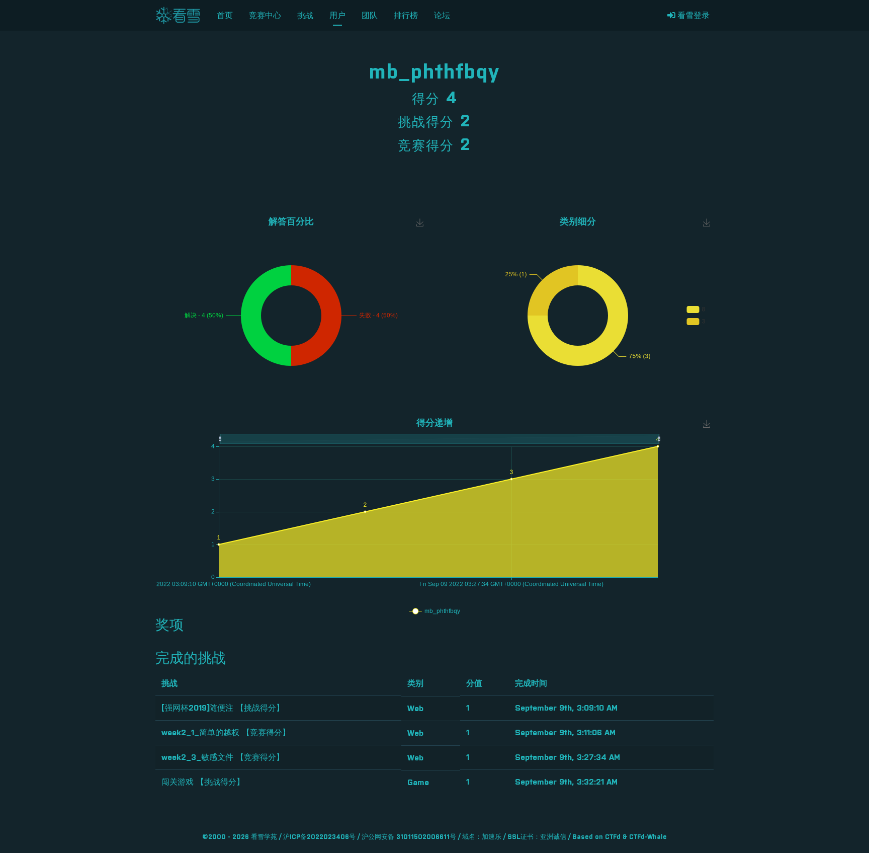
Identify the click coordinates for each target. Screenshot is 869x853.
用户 (337, 16)
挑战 (305, 16)
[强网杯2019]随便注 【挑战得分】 (222, 708)
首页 (225, 16)
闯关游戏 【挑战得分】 (202, 782)
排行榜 (406, 16)
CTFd (613, 837)
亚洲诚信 (553, 837)
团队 (370, 16)
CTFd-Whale (648, 837)
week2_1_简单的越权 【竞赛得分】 (225, 733)
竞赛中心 (265, 16)
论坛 (442, 16)
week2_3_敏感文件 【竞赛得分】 (222, 757)
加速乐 (491, 837)
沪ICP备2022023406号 (319, 837)
